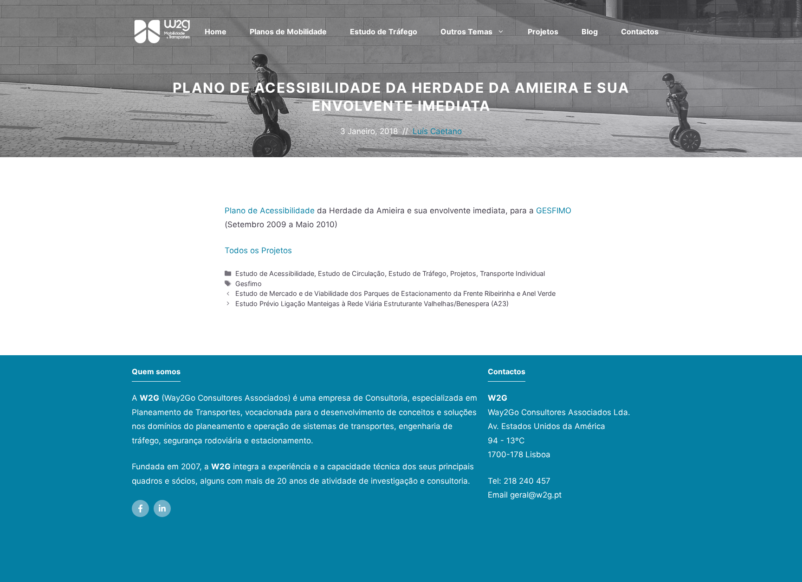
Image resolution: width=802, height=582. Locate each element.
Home (215, 31)
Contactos (640, 31)
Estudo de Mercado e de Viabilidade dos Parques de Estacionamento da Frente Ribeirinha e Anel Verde (395, 293)
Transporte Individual (512, 273)
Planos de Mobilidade (288, 31)
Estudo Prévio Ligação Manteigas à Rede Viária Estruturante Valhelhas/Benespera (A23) (372, 303)
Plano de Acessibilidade (270, 210)
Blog (590, 31)
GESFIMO (553, 210)
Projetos (543, 31)
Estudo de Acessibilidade (274, 273)
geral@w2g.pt (536, 494)
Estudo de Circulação (351, 273)
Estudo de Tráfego (383, 31)
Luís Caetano (437, 131)
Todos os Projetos (258, 250)
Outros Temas (466, 31)
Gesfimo (248, 284)
